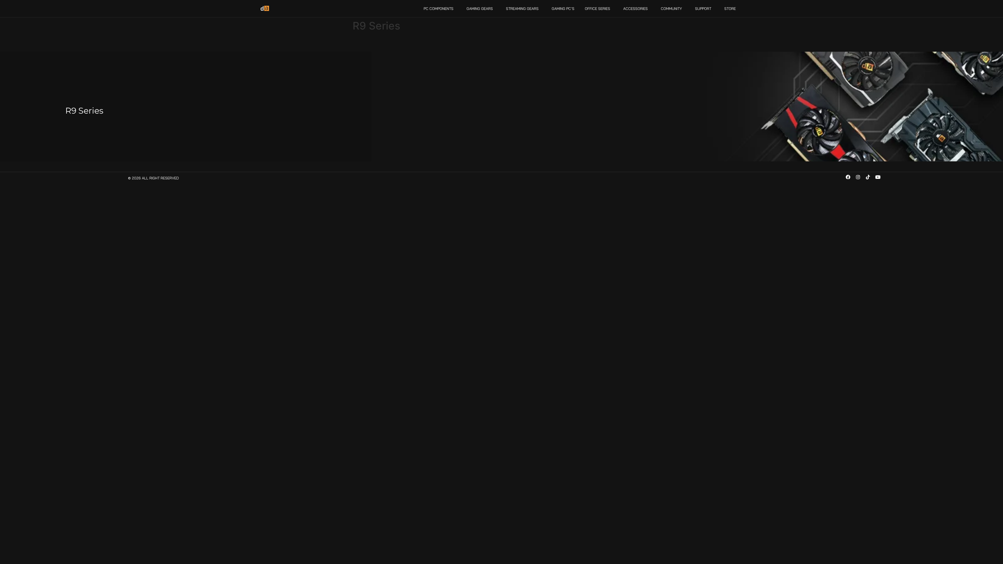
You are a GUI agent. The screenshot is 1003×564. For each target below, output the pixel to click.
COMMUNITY (671, 8)
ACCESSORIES (635, 8)
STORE (730, 8)
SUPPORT (703, 8)
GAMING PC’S (563, 8)
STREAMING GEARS (522, 8)
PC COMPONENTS (438, 8)
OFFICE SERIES (597, 8)
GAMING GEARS (479, 8)
